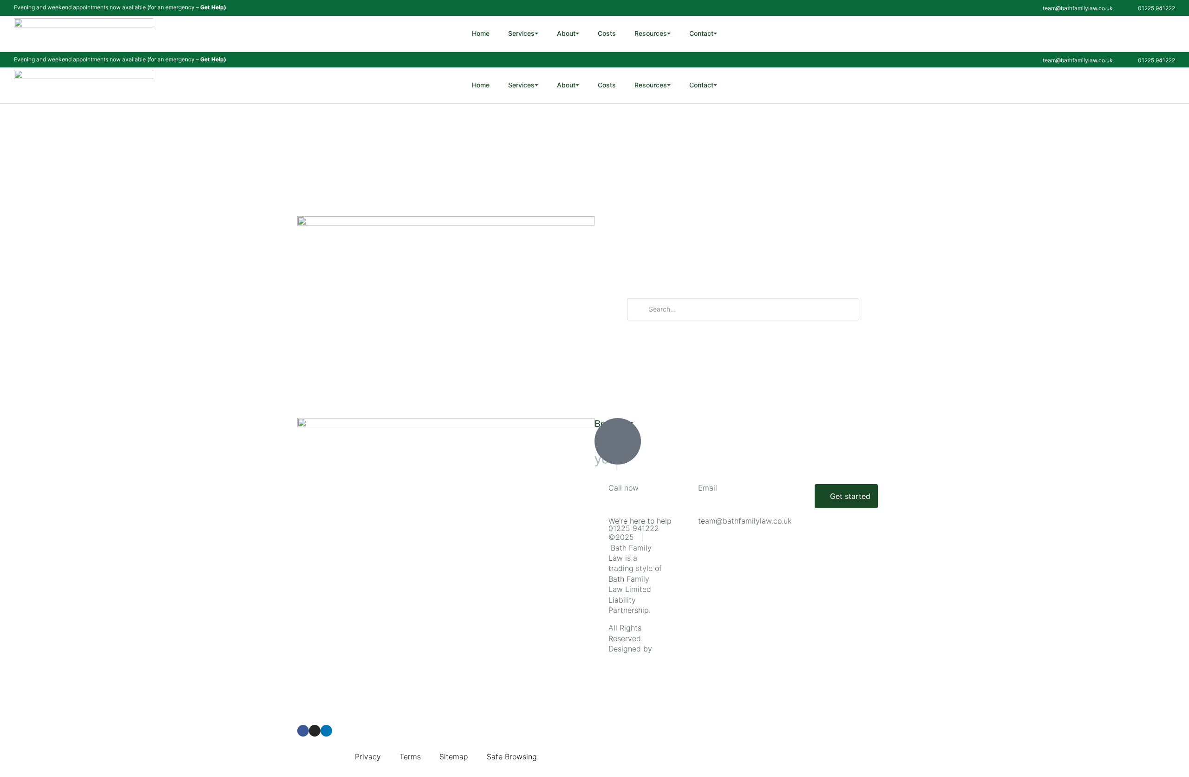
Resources (652, 33)
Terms (410, 756)
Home (481, 33)
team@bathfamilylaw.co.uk (744, 520)
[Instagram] (314, 731)
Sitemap (453, 756)
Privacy (368, 756)
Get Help (212, 7)
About (568, 33)
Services (523, 33)
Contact (703, 33)
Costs (607, 33)
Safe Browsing (512, 756)
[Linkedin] (326, 731)
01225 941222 (633, 528)
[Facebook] (303, 731)
